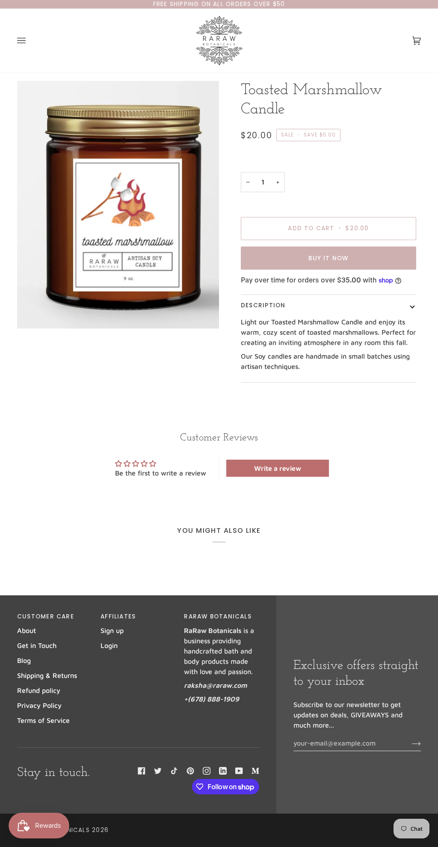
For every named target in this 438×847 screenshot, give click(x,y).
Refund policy (38, 690)
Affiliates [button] (118, 616)
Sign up (112, 630)
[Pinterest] (190, 771)
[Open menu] (30, 41)
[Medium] (255, 771)
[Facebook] (141, 771)
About (26, 630)
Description (263, 305)
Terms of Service (43, 720)
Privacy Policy (39, 705)
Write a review (277, 468)
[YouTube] (239, 771)
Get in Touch (36, 645)
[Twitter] (158, 771)
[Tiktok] (174, 771)
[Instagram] (206, 771)
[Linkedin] (223, 771)
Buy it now (328, 258)
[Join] (409, 743)
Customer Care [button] (45, 616)
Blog (24, 660)
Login (109, 645)
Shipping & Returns (47, 675)
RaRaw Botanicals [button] (217, 616)
